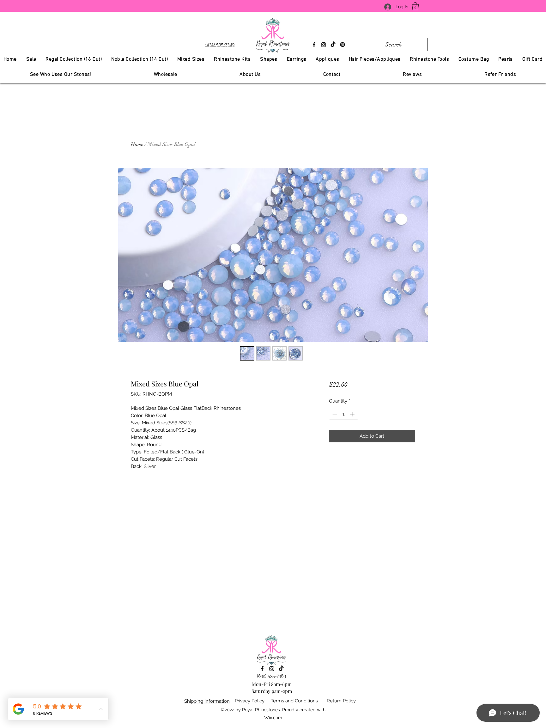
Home (137, 144)
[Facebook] (314, 44)
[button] (415, 6)
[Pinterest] (342, 44)
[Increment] (353, 414)
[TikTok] (333, 44)
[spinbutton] (343, 414)
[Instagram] (323, 44)
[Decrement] (334, 414)
